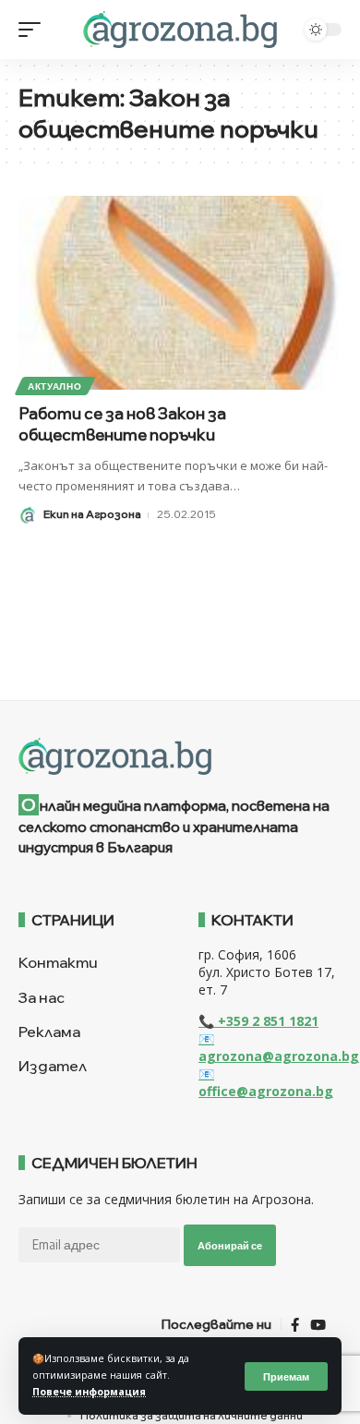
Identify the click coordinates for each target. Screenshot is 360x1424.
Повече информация (89, 1391)
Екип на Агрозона (92, 514)
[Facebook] (295, 1325)
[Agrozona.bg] (179, 29)
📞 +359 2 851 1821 (258, 1021)
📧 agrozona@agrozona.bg (278, 1047)
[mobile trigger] (34, 29)
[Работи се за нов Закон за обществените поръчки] (180, 293)
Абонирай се (230, 1245)
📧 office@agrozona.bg (265, 1082)
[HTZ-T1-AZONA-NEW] (180, 756)
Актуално (55, 386)
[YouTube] (318, 1325)
